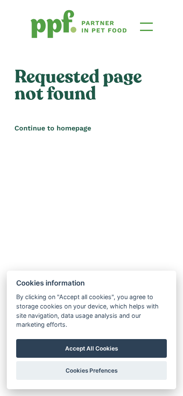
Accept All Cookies (91, 348)
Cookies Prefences (91, 370)
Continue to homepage (52, 128)
